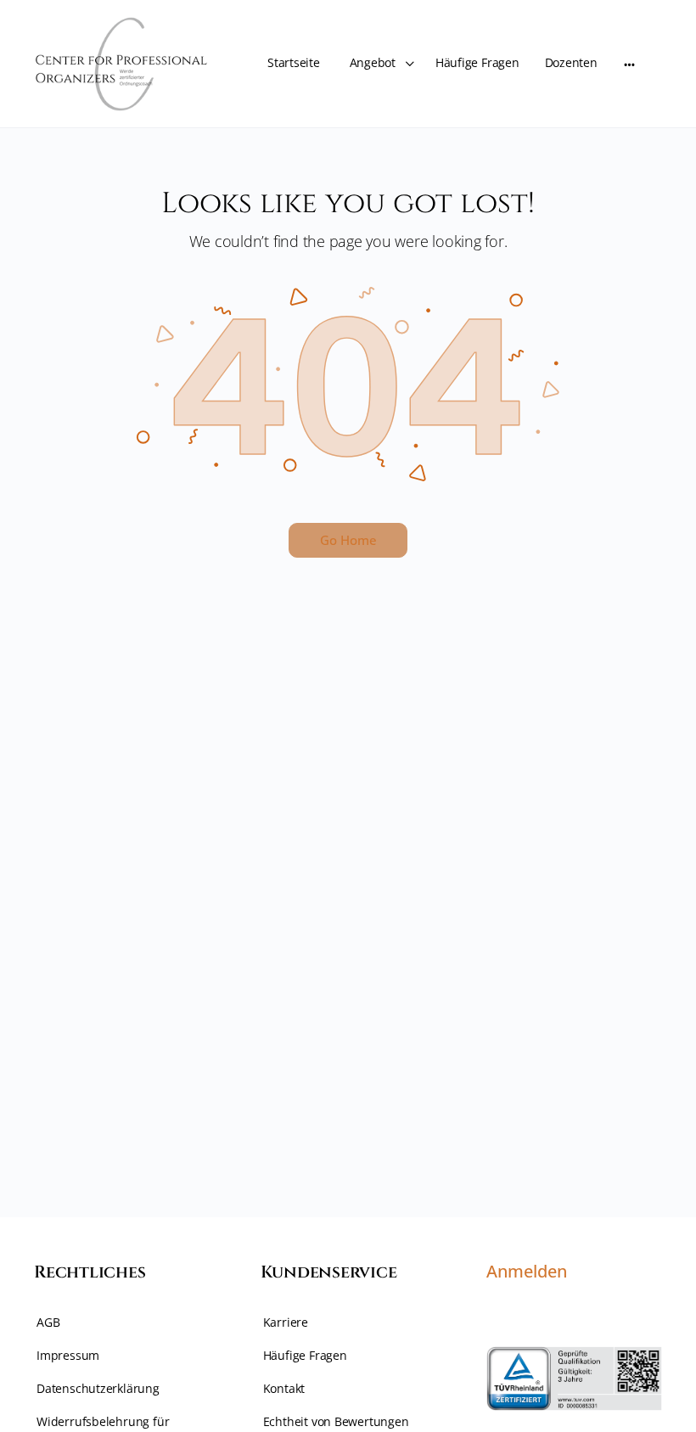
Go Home (348, 539)
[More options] (629, 63)
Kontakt (284, 1388)
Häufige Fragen (305, 1355)
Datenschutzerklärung (98, 1388)
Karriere (285, 1322)
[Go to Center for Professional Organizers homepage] (123, 61)
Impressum (67, 1355)
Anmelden (526, 1271)
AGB (47, 1322)
